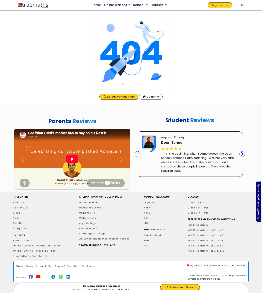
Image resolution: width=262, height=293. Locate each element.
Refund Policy (44, 266)
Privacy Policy (24, 266)
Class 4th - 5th (198, 207)
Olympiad (150, 202)
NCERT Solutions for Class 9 (206, 245)
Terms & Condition (67, 266)
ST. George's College (92, 233)
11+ (80, 250)
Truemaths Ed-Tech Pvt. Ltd (208, 275)
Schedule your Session (181, 287)
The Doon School (89, 202)
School (139, 5)
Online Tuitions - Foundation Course (37, 245)
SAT (146, 218)
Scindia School (88, 228)
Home (96, 5)
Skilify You (19, 228)
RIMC (147, 240)
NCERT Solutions (198, 224)
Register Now (219, 5)
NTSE (147, 212)
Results (18, 223)
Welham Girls (87, 212)
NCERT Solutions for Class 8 (205, 240)
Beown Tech (211, 278)
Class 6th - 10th (198, 212)
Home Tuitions (22, 240)
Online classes (116, 5)
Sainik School (152, 235)
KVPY (147, 207)
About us (19, 202)
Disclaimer (88, 266)
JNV (146, 223)
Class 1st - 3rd (197, 202)
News (16, 218)
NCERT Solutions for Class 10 (206, 250)
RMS (146, 245)
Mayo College (87, 223)
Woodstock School (90, 207)
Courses (157, 5)
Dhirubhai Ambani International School (104, 238)
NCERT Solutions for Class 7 (206, 235)
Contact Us (20, 207)
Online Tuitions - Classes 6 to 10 (34, 250)
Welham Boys (87, 218)
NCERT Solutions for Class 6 (206, 230)
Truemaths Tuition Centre (30, 256)
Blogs (16, 212)
